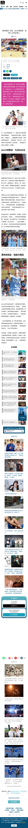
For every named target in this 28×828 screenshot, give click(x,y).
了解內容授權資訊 (15, 793)
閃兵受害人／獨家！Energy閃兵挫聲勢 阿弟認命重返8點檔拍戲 (10, 398)
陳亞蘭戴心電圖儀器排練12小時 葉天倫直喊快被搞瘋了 (10, 410)
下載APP (13, 810)
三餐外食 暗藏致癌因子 (11, 494)
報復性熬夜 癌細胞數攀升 (9, 422)
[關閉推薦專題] (27, 407)
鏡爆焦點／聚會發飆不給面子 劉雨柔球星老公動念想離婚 (9, 372)
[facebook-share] (4, 71)
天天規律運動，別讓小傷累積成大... (14, 531)
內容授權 (7, 810)
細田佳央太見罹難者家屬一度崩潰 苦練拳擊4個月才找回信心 (10, 391)
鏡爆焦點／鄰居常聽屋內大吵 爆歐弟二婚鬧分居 (9, 385)
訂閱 (18, 658)
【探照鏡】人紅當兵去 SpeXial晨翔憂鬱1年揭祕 (8, 359)
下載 (24, 658)
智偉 (8, 68)
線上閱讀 (14, 802)
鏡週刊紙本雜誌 (15, 791)
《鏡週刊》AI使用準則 (14, 812)
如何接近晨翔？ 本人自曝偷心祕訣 (10, 353)
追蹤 (12, 658)
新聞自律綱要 (20, 810)
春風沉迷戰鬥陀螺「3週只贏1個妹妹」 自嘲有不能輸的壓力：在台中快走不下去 (10, 404)
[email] (19, 815)
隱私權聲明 (23, 822)
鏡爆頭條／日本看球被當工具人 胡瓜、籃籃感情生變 (10, 378)
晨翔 (9, 78)
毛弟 (20, 78)
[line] (9, 815)
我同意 (14, 825)
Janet (5, 78)
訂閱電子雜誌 (18, 808)
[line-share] (7, 71)
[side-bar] (26, 2)
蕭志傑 (8, 66)
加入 (6, 658)
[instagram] (16, 815)
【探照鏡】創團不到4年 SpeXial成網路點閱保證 (9, 365)
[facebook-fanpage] (13, 815)
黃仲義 (8, 64)
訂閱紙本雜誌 (2, 2)
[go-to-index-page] (12, 36)
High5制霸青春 (14, 78)
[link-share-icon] (10, 71)
